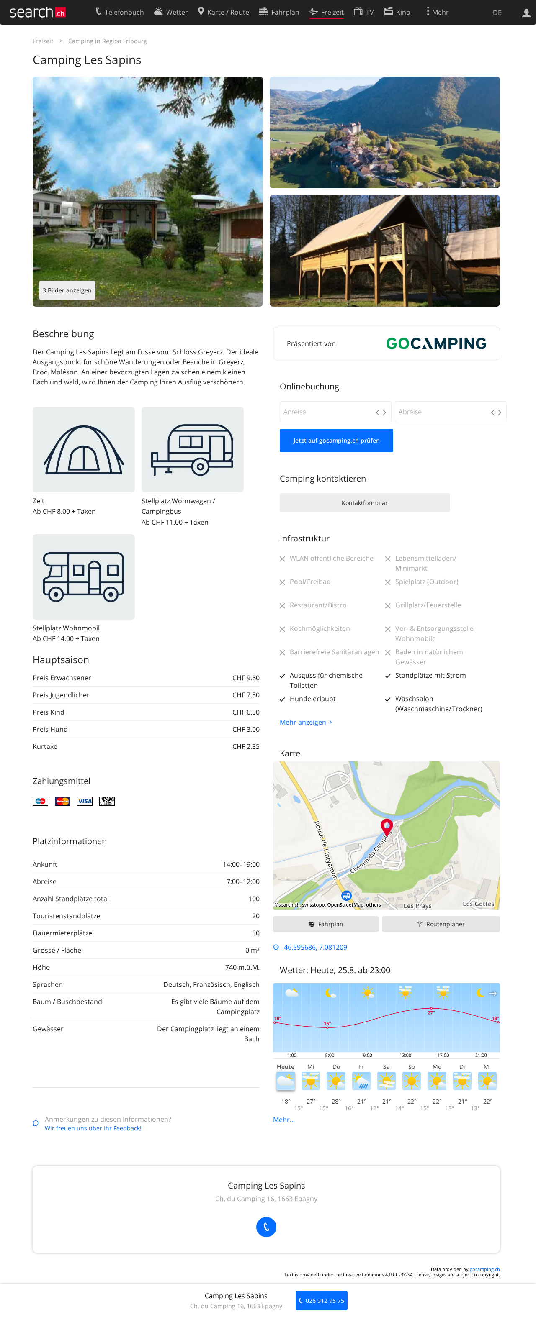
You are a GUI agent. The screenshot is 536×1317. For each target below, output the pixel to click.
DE (497, 12)
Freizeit (43, 41)
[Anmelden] (526, 12)
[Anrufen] (266, 1227)
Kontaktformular (365, 503)
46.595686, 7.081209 (315, 947)
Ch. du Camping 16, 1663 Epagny (266, 1198)
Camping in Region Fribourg (107, 41)
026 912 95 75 (325, 1300)
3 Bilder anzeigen (67, 290)
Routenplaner (445, 924)
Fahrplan (330, 924)
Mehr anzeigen (303, 722)
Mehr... (284, 1119)
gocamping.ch (485, 1269)
